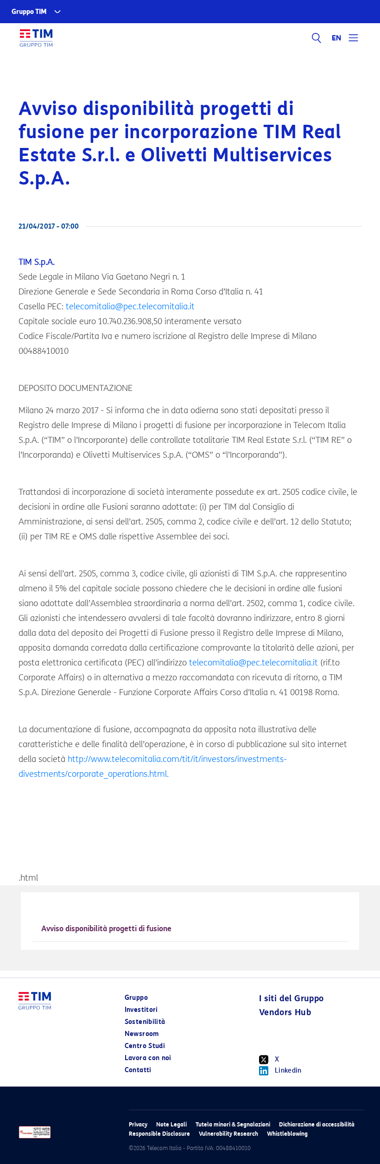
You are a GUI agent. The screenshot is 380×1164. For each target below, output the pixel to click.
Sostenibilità (145, 1022)
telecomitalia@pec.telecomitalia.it (130, 306)
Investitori (141, 1010)
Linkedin (288, 1070)
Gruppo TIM (29, 12)
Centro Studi (145, 1046)
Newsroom (142, 1034)
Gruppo (136, 998)
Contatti (138, 1070)
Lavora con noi (148, 1058)
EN (337, 38)
